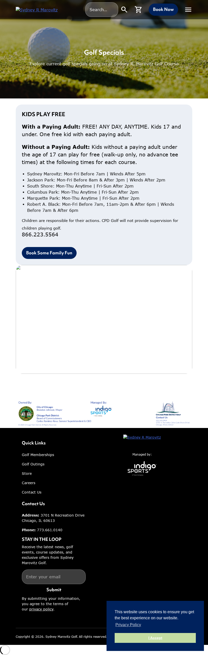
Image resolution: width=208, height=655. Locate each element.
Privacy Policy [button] (128, 625)
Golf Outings (33, 464)
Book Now (163, 9)
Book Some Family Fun (49, 253)
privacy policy (41, 609)
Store (27, 473)
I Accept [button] (155, 638)
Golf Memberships (38, 455)
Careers (28, 483)
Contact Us (31, 492)
